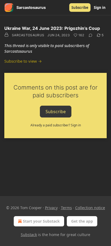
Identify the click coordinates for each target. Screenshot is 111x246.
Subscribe (79, 7)
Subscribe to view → (23, 61)
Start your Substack (41, 221)
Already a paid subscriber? (55, 125)
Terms (66, 207)
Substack (29, 234)
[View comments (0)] (90, 35)
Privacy (51, 207)
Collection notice (90, 207)
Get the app (82, 221)
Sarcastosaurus (28, 35)
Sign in (100, 7)
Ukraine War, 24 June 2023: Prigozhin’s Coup (52, 28)
